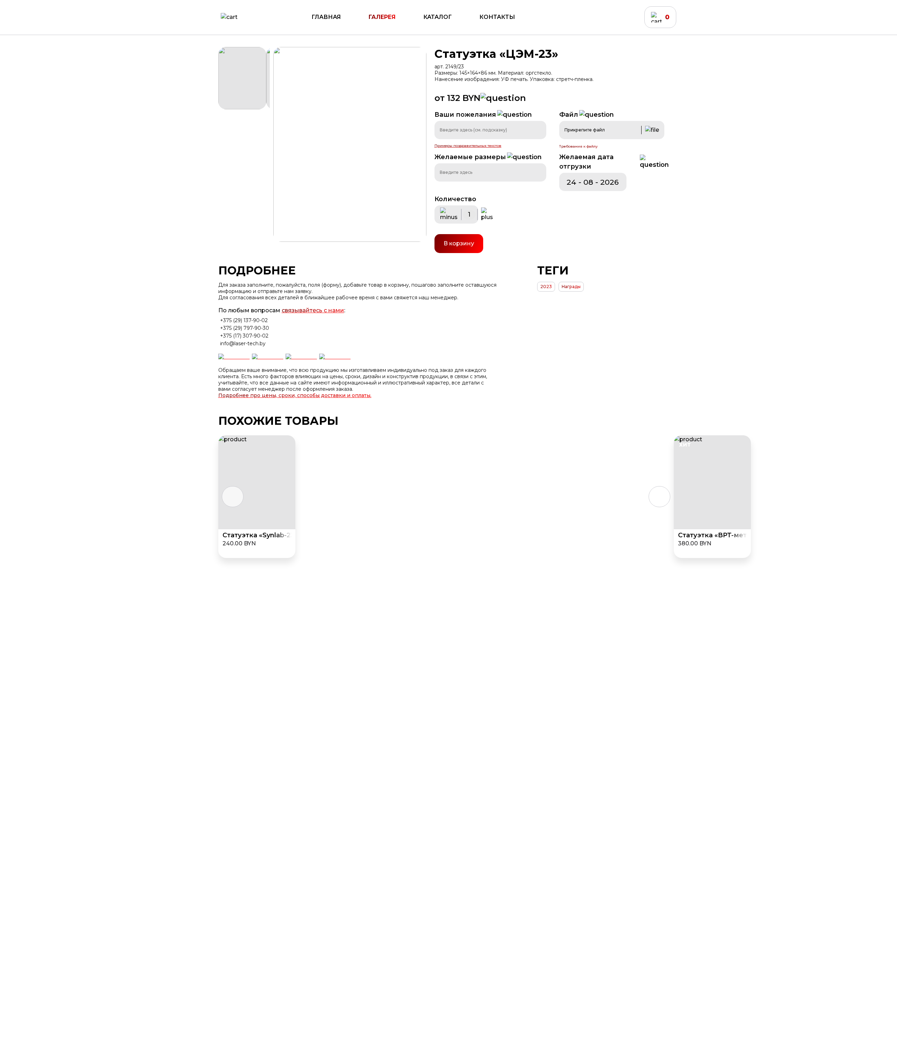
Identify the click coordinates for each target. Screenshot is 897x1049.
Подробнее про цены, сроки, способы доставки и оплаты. (294, 395)
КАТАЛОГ (437, 17)
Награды (571, 286)
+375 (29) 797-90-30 (244, 328)
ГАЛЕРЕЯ (382, 17)
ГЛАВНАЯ (326, 17)
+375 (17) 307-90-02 (244, 336)
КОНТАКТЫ (497, 17)
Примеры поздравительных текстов (467, 145)
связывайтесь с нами (313, 310)
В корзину (459, 243)
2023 (546, 286)
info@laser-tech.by (243, 343)
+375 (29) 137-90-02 (244, 320)
